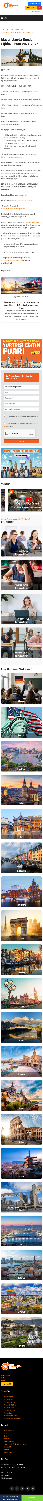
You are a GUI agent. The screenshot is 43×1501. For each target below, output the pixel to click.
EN (39, 7)
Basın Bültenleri (8, 1431)
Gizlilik (3, 1378)
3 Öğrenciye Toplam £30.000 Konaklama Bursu (21, 302)
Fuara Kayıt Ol (31, 7)
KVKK (3, 1381)
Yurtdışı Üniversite (9, 1402)
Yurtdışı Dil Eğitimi (9, 1405)
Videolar (6, 1439)
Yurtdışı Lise (7, 1413)
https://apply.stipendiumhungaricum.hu (13, 209)
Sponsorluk (7, 1447)
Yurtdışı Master (8, 1408)
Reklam (6, 1450)
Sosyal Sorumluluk (9, 1452)
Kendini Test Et (8, 1441)
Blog (5, 1433)
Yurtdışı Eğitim (8, 1397)
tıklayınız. (19, 157)
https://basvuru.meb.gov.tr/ (25, 200)
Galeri (5, 1436)
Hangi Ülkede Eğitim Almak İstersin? (15, 1444)
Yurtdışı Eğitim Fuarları (10, 1416)
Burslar (17, 30)
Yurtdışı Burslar (8, 1399)
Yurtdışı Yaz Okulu (9, 1410)
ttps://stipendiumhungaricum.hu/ (12, 260)
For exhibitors (36, 12)
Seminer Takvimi (34, 4)
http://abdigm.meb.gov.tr (31, 222)
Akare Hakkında (6, 1375)
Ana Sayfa (6, 30)
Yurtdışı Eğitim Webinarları (12, 1419)
